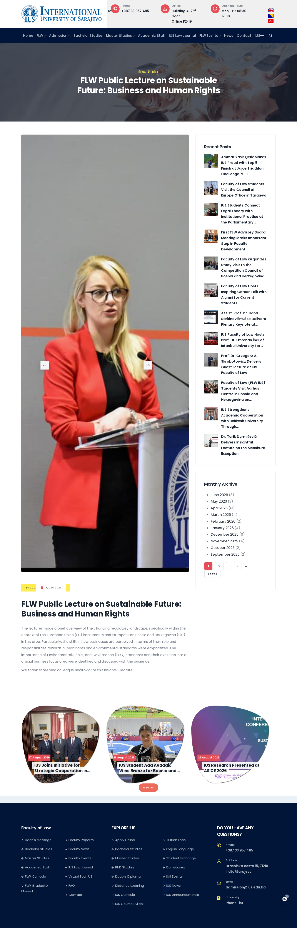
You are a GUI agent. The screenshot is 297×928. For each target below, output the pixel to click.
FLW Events (208, 35)
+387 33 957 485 (239, 853)
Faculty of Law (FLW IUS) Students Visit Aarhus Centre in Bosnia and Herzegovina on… (243, 391)
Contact (244, 35)
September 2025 (225, 554)
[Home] (61, 12)
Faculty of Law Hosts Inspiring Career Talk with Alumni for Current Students (244, 295)
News (228, 35)
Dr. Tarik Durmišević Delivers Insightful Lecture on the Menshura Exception (243, 445)
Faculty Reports (81, 842)
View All (148, 790)
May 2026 (219, 501)
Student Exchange (181, 860)
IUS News (173, 888)
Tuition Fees (176, 842)
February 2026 (223, 521)
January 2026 (222, 527)
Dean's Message (38, 842)
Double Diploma (128, 879)
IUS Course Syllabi (129, 906)
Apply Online (125, 842)
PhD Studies (124, 870)
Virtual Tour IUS (80, 879)
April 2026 (219, 508)
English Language (180, 851)
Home (28, 35)
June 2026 (219, 494)
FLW (40, 35)
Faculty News (79, 851)
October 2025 (223, 547)
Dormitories (175, 870)
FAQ (71, 888)
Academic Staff (151, 35)
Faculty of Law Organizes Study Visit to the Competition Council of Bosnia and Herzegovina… (244, 268)
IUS (257, 35)
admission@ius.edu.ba (246, 890)
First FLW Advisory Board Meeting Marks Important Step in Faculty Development (243, 241)
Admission (58, 35)
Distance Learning (129, 888)
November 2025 (224, 541)
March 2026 (221, 514)
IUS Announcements (182, 897)
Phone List (234, 905)
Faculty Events (80, 860)
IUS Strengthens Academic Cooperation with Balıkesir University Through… (242, 418)
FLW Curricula (35, 879)
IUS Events (174, 879)
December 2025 (225, 534)
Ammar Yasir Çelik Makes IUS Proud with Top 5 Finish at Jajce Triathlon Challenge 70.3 (243, 166)
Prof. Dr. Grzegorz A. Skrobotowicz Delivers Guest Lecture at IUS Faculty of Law (241, 364)
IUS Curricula (125, 897)
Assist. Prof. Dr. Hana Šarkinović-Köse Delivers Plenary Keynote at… (243, 319)
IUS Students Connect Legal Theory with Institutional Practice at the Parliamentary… (242, 214)
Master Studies (119, 35)
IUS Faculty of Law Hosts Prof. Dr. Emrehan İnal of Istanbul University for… (243, 340)
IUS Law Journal (182, 35)
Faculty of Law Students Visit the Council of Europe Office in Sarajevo (243, 190)
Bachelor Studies (88, 35)
